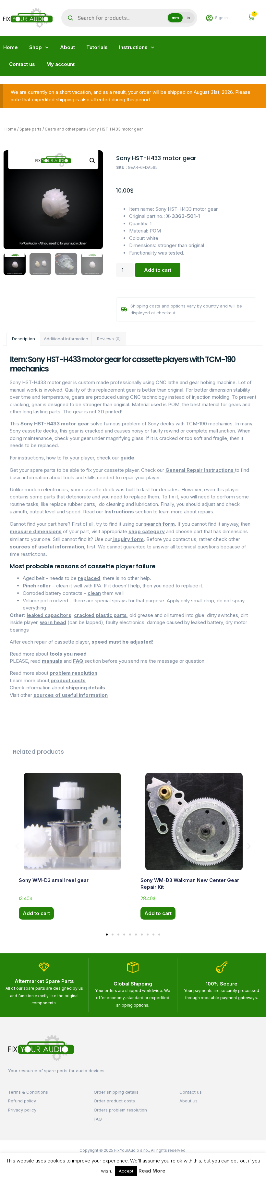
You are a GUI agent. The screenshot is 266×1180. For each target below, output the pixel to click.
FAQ (78, 661)
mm (175, 18)
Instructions (133, 47)
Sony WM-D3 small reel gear (54, 880)
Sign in (221, 17)
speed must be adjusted (121, 642)
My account (60, 64)
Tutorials (97, 47)
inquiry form (128, 539)
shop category (146, 531)
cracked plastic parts (100, 615)
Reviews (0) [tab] (109, 338)
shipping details (85, 687)
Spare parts (30, 129)
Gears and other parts (65, 129)
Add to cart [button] (36, 913)
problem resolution (73, 673)
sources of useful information (47, 547)
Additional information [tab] (66, 338)
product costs (67, 680)
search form (159, 524)
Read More (152, 1171)
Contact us (22, 64)
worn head (53, 622)
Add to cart (157, 270)
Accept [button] (126, 1171)
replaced (89, 578)
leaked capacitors (49, 615)
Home (10, 47)
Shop (35, 47)
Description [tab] (23, 338)
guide (127, 458)
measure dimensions (36, 531)
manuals (52, 661)
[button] (92, 161)
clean (94, 593)
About (67, 47)
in (188, 18)
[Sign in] (209, 18)
